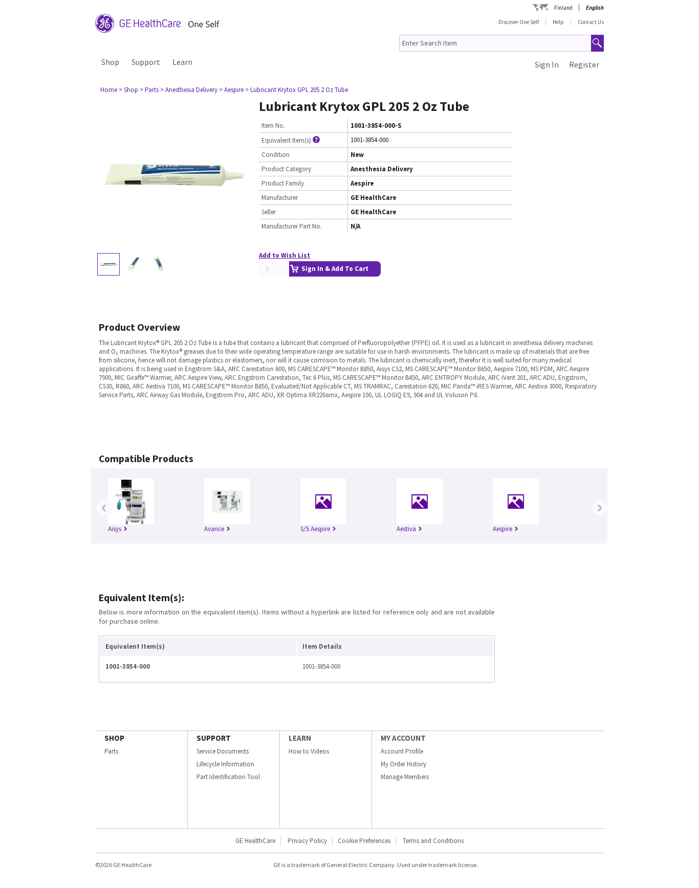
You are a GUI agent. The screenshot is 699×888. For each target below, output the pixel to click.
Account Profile (402, 751)
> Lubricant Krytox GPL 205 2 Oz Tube (296, 89)
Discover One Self (518, 22)
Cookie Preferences (364, 840)
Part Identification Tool (228, 776)
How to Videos (309, 751)
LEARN (300, 738)
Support (146, 62)
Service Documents (222, 751)
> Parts (149, 89)
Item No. (273, 125)
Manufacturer (279, 197)
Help (558, 22)
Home (108, 89)
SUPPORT (213, 738)
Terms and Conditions (433, 840)
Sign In (547, 64)
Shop (110, 62)
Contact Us (591, 22)
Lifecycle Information (225, 764)
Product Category (286, 169)
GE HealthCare (255, 840)
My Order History (403, 764)
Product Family (282, 183)
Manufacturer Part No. (291, 226)
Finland (563, 7)
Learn (182, 62)
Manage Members (405, 776)
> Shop (128, 89)
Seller (268, 212)
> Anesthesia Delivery (188, 89)
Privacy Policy (306, 840)
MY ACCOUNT (403, 738)
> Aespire (231, 89)
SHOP (114, 738)
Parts (111, 751)
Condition (275, 154)
